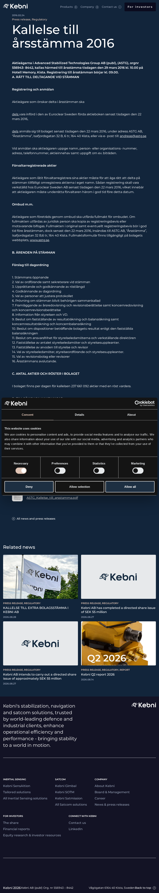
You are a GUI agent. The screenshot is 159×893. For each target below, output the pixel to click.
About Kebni (105, 786)
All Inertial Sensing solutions (25, 798)
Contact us (109, 7)
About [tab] (131, 414)
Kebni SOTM (64, 792)
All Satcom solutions (71, 804)
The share (11, 823)
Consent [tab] (27, 414)
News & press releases (112, 804)
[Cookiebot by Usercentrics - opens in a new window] (138, 403)
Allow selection (79, 486)
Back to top (143, 887)
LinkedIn (76, 829)
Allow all (130, 486)
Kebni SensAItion (16, 786)
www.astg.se (39, 240)
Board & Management (112, 792)
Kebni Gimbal (65, 786)
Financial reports (16, 829)
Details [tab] (79, 414)
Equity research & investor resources (32, 835)
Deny (29, 486)
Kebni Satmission (68, 798)
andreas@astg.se (133, 136)
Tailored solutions (17, 792)
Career (100, 798)
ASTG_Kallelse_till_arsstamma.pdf (52, 498)
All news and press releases (36, 518)
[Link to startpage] (15, 7)
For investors (140, 7)
